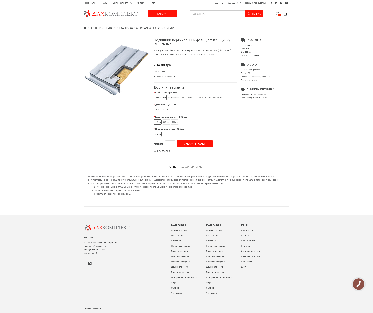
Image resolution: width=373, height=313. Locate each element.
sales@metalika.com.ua (255, 3)
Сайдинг (175, 288)
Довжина (165, 104)
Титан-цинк (95, 28)
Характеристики (192, 166)
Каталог (162, 13)
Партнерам (246, 261)
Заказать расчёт (194, 143)
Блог (152, 3)
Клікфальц (176, 241)
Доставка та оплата (122, 3)
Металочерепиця (179, 230)
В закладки (163, 151)
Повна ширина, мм (169, 129)
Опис (172, 166)
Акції (105, 3)
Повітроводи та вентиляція (184, 277)
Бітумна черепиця (179, 251)
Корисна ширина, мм (171, 117)
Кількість (158, 144)
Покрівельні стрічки (180, 261)
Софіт (174, 282)
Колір (166, 92)
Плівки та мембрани (181, 256)
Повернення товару (250, 256)
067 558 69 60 (234, 3)
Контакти (141, 3)
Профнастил (177, 235)
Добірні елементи (179, 267)
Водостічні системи (180, 272)
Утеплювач (176, 293)
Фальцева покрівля (180, 246)
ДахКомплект (247, 230)
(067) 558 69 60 (259, 94)
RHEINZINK (110, 28)
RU (222, 3)
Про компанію (92, 3)
